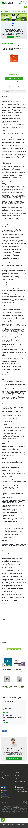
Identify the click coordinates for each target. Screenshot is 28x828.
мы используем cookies (7, 825)
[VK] (5, 787)
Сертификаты (18, 777)
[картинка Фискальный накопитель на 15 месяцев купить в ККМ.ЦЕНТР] (7, 662)
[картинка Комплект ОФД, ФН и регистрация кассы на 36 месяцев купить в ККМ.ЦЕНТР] (19, 662)
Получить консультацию (14, 758)
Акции (2, 778)
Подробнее (17, 36)
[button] (10, 19)
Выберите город (23, 1)
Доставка (3, 772)
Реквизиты (17, 774)
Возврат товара (4, 774)
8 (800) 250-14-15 (17, 807)
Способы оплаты (5, 771)
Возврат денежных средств (5, 776)
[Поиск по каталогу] (25, 7)
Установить (10, 36)
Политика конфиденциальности (20, 780)
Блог (16, 778)
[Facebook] (2, 787)
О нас (16, 771)
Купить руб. (14, 78)
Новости (17, 772)
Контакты (17, 775)
